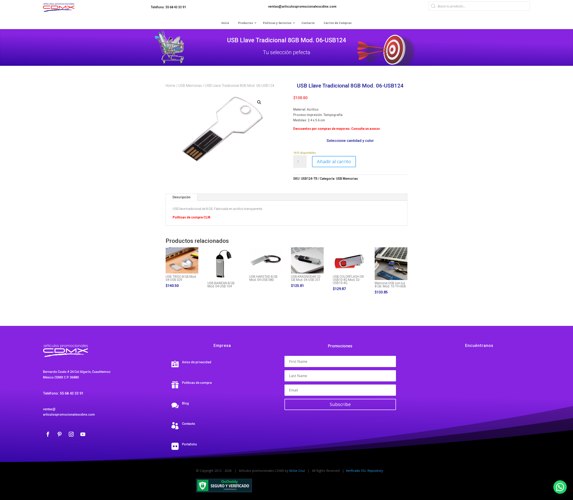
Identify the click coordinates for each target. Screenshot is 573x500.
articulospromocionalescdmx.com (69, 414)
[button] (259, 102)
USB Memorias (190, 85)
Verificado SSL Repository (364, 470)
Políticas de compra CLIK (191, 217)
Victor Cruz (297, 470)
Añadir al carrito (334, 161)
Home (170, 85)
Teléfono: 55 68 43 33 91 (168, 7)
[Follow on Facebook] (48, 434)
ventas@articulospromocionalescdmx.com (302, 6)
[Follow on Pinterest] (59, 434)
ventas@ (49, 409)
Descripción (181, 197)
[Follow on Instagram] (71, 434)
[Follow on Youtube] (83, 434)
